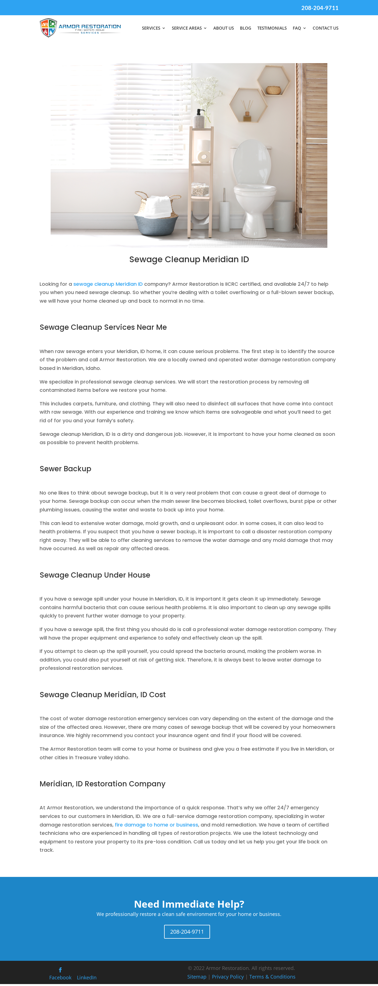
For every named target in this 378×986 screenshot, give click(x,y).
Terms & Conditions (272, 976)
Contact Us (325, 28)
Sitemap (196, 976)
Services (151, 28)
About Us (223, 28)
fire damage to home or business (156, 824)
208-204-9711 (319, 7)
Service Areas (187, 28)
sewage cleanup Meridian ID (108, 283)
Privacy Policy (228, 976)
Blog (245, 28)
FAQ (297, 28)
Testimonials (272, 28)
